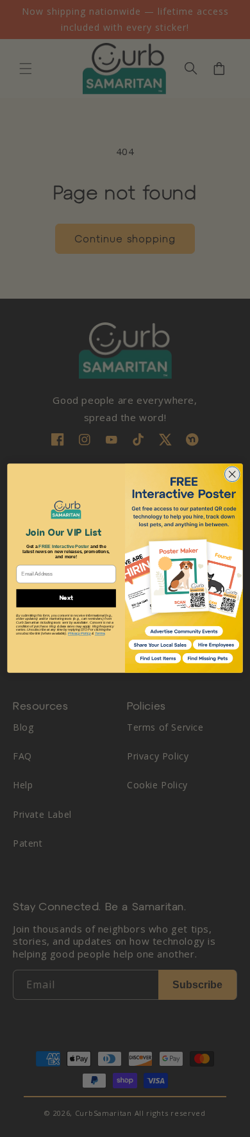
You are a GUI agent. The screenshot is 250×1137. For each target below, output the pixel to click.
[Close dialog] (232, 474)
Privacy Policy (79, 634)
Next (66, 598)
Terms (100, 634)
